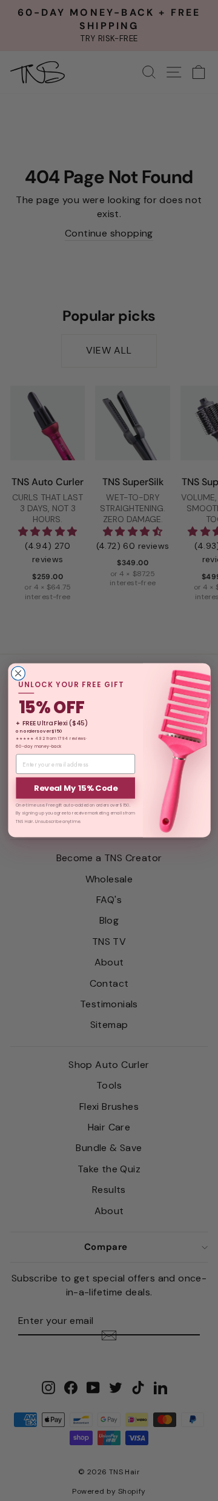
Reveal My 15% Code (75, 788)
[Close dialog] (18, 673)
